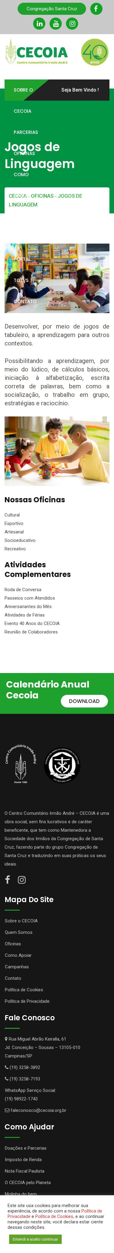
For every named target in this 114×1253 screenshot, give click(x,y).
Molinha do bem (21, 1194)
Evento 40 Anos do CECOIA (32, 623)
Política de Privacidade (27, 1001)
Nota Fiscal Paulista (24, 1171)
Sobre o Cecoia (23, 100)
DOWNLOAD (84, 701)
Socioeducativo (20, 540)
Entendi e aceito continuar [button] (35, 1239)
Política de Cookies (24, 989)
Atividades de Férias (25, 615)
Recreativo (15, 549)
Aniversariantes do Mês (28, 606)
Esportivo (14, 523)
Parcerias (26, 132)
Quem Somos (19, 932)
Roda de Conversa (23, 589)
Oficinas (24, 153)
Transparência (32, 238)
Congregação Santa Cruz (52, 8)
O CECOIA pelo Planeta (28, 1182)
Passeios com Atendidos (30, 598)
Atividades (27, 217)
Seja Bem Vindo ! (80, 90)
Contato (25, 301)
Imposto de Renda (23, 1159)
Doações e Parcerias (26, 1148)
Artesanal (14, 532)
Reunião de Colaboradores (31, 632)
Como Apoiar (22, 185)
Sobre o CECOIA (21, 921)
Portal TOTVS (22, 269)
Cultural (12, 515)
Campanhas (17, 967)
